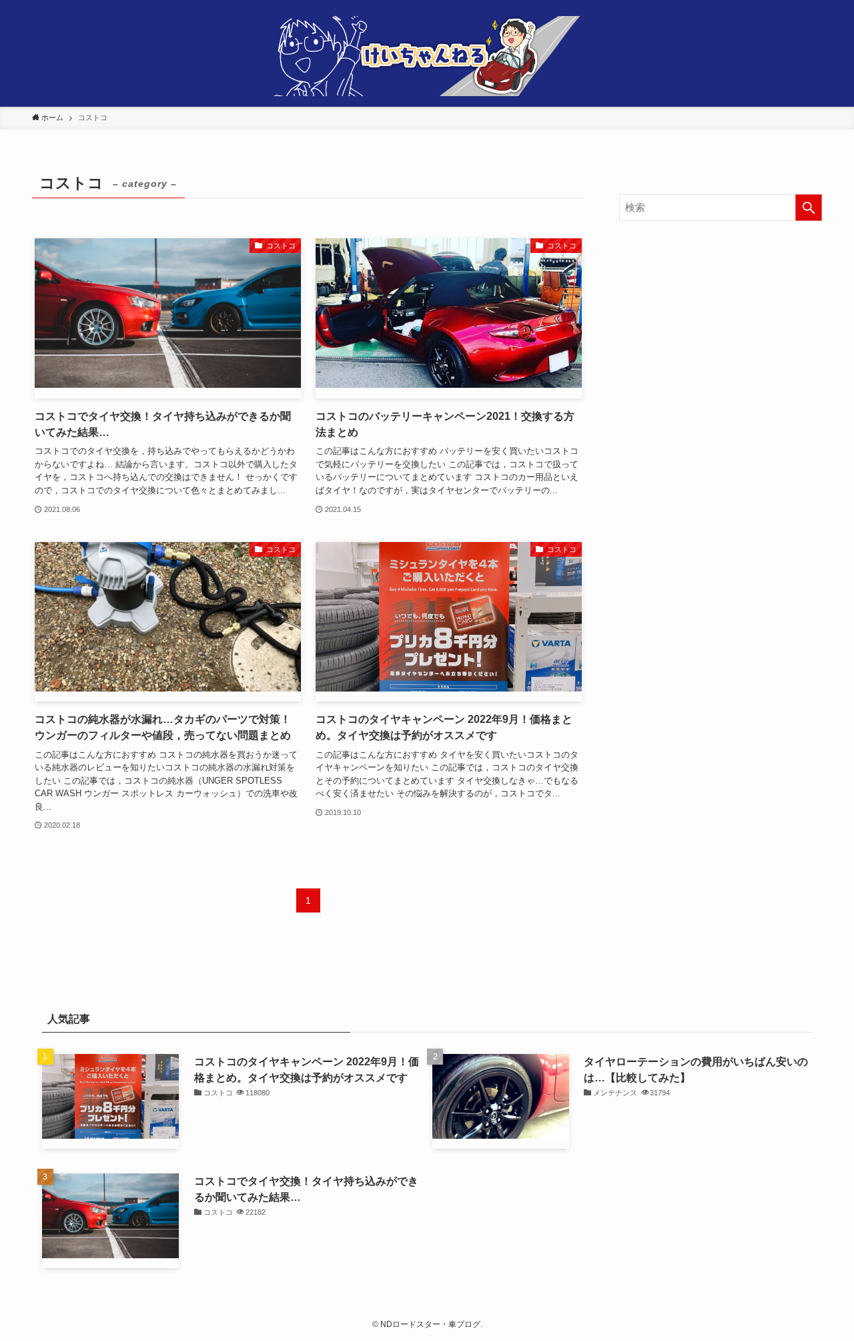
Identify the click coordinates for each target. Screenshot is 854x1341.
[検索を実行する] (808, 207)
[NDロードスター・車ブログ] (427, 56)
